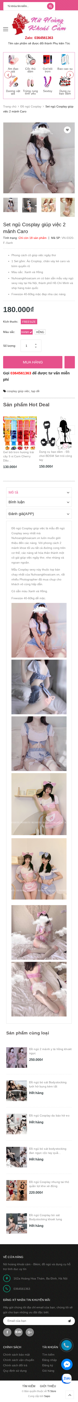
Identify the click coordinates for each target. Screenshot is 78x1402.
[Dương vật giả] (13, 81)
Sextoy (47, 91)
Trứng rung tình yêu (30, 92)
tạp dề (35, 391)
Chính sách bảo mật (16, 1354)
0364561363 (20, 373)
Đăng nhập (49, 1360)
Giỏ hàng (48, 1370)
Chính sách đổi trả (15, 1365)
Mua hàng (33, 362)
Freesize (29, 321)
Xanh (25, 332)
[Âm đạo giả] (13, 59)
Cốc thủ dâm (30, 70)
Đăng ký (47, 1365)
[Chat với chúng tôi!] (67, 1364)
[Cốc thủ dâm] (30, 59)
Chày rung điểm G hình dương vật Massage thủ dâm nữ (55, 455)
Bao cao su (64, 68)
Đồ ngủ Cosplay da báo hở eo (49, 1115)
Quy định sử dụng (15, 1370)
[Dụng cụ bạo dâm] (65, 81)
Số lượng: (9, 345)
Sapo (47, 1396)
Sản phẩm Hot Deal (26, 404)
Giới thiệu (48, 1386)
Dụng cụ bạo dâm (65, 92)
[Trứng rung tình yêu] (30, 81)
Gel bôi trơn (47, 70)
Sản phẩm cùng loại (27, 1033)
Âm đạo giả (13, 70)
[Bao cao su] (65, 59)
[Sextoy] (48, 81)
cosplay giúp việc (18, 391)
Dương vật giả (13, 92)
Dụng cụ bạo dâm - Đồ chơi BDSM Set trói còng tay (19, 455)
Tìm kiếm (48, 1354)
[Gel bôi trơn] (48, 59)
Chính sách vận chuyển (18, 1360)
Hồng (40, 332)
